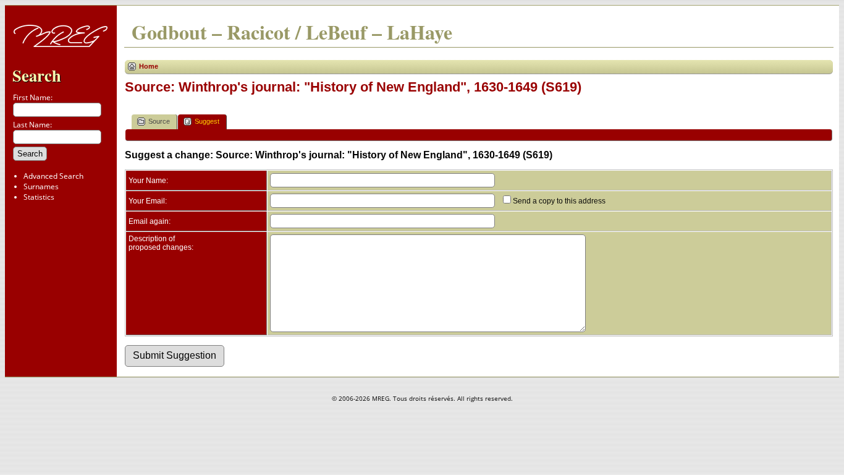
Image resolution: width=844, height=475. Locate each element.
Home (148, 66)
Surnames (41, 186)
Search (36, 75)
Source (159, 121)
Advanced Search (53, 176)
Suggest (207, 121)
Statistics (38, 197)
